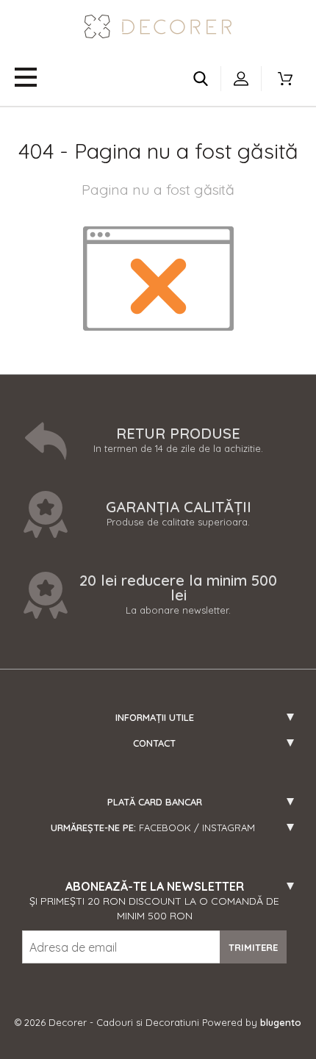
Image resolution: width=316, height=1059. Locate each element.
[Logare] (241, 78)
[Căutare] (200, 78)
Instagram (228, 827)
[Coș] (285, 78)
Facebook (165, 827)
